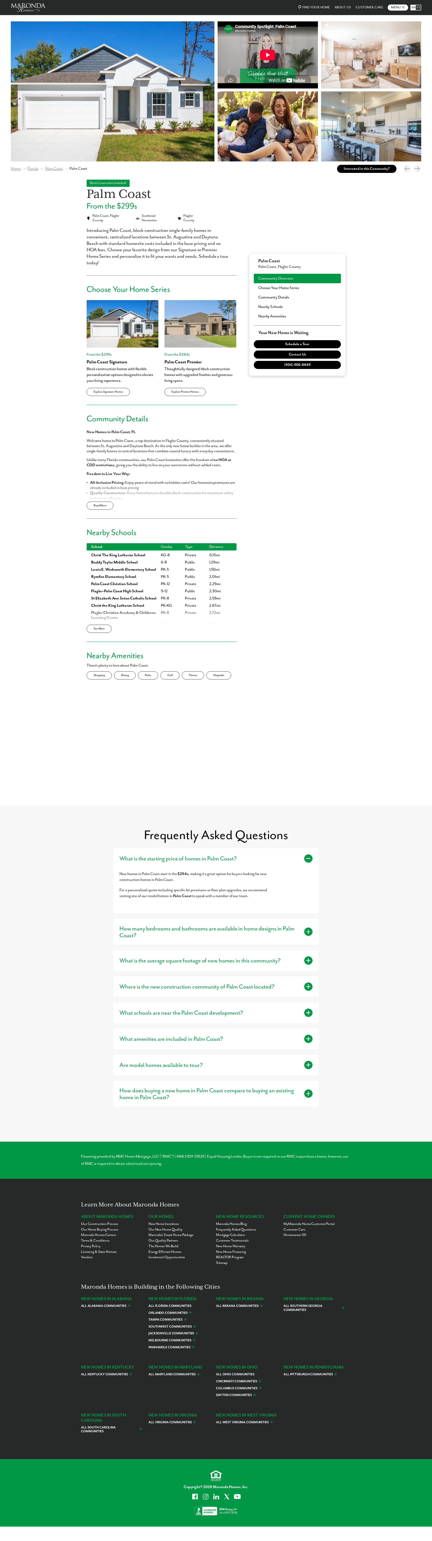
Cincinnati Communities (236, 1381)
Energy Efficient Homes (164, 1252)
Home (16, 168)
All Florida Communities (169, 1306)
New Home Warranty (230, 1246)
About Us (343, 7)
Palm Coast (54, 168)
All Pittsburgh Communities (308, 1374)
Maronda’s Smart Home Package (170, 1235)
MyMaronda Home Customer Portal (309, 1224)
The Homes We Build (163, 1246)
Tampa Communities (165, 1320)
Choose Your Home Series (278, 288)
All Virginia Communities (170, 1422)
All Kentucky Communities (104, 1374)
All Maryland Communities (172, 1374)
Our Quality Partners (163, 1241)
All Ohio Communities (235, 1374)
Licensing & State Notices (99, 1252)
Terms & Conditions (95, 1241)
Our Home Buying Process (99, 1230)
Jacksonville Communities (171, 1333)
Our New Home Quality (165, 1230)
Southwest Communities (170, 1326)
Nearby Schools (270, 307)
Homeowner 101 (295, 1235)
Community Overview (275, 278)
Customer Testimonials (232, 1241)
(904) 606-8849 (297, 365)
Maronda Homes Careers (98, 1235)
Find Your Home (316, 7)
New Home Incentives (163, 1224)
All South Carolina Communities (98, 1429)
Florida (32, 168)
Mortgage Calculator (230, 1235)
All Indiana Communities (237, 1306)
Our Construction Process (99, 1224)
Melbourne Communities (169, 1340)
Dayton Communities (234, 1395)
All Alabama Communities (103, 1306)
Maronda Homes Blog (231, 1224)
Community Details (273, 297)
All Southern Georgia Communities (303, 1308)
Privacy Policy (90, 1246)
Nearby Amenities (272, 316)
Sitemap (222, 1263)
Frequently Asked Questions (236, 1230)
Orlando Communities (168, 1313)
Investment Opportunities (166, 1257)
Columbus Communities (237, 1388)
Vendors (87, 1257)
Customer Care (369, 7)
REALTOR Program (230, 1257)
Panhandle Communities (169, 1347)
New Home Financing (231, 1252)
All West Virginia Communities (242, 1422)
